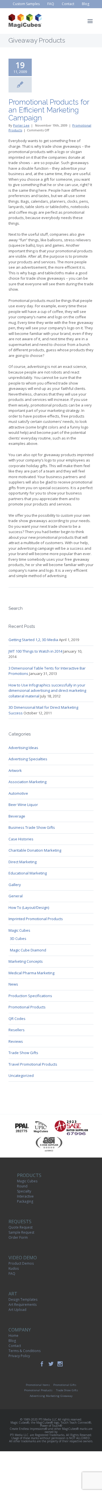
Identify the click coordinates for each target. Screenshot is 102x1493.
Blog (12, 1340)
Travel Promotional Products (32, 1064)
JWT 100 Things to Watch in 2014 (35, 651)
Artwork (15, 770)
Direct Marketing (22, 861)
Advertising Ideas (23, 747)
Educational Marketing (27, 873)
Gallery (14, 884)
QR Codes (17, 1018)
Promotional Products (27, 1007)
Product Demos (21, 1263)
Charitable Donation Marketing (34, 850)
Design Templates (22, 1299)
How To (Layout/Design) (28, 907)
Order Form (18, 1237)
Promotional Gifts (64, 1385)
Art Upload (17, 1309)
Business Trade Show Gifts (31, 827)
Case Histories (20, 839)
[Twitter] (51, 1363)
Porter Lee (21, 125)
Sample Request (21, 1232)
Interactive (25, 1196)
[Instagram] (60, 1363)
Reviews (15, 1041)
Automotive (18, 793)
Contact (14, 1345)
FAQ (11, 1273)
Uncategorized (21, 1075)
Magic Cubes (19, 930)
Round (22, 1186)
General (15, 895)
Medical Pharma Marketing (31, 972)
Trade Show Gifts (23, 1052)
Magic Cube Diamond (28, 950)
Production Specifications (30, 995)
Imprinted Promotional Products (35, 918)
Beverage (16, 816)
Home (13, 1335)
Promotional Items (38, 1385)
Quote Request (20, 1227)
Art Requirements (22, 1304)
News (13, 984)
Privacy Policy (19, 1355)
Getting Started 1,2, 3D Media (33, 639)
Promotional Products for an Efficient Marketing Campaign (48, 110)
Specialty (24, 1191)
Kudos (13, 1268)
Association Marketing (27, 781)
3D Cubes (18, 938)
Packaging (25, 1201)
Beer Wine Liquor (23, 804)
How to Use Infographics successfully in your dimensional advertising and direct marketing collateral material (47, 691)
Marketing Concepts (25, 961)
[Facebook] (41, 1363)
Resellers (16, 1029)
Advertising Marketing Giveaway (51, 1396)
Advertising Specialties (27, 758)
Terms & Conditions (24, 1350)
